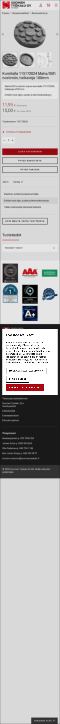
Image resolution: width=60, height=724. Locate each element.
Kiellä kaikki (17, 379)
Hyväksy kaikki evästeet (25, 388)
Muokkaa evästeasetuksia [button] (26, 371)
